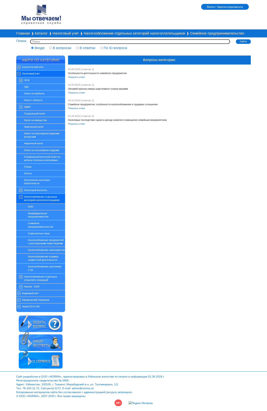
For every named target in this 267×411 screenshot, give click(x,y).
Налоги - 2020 (31, 286)
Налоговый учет (66, 33)
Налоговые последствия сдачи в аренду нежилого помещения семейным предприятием (117, 120)
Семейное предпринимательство (217, 33)
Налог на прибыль (34, 93)
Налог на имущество (35, 120)
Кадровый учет (30, 293)
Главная (23, 33)
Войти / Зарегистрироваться (225, 6)
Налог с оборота (33, 100)
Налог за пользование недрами (41, 150)
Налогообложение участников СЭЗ (44, 268)
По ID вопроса (115, 48)
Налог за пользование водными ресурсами (41, 135)
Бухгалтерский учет (33, 67)
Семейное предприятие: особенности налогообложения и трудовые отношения (113, 104)
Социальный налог (34, 113)
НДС (26, 87)
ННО (30, 206)
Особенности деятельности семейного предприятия (97, 73)
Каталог (41, 33)
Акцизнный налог (33, 143)
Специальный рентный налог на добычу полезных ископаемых (42, 159)
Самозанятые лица (39, 233)
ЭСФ (26, 80)
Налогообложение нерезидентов (46, 250)
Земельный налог (34, 127)
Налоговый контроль (35, 190)
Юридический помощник (35, 300)
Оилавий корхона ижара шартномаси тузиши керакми (98, 89)
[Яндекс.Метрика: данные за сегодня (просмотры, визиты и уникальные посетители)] (141, 403)
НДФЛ (27, 107)
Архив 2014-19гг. (31, 306)
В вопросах (61, 48)
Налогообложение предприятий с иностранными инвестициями (46, 242)
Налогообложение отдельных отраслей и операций (40, 278)
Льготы (28, 173)
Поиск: (21, 41)
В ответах (87, 48)
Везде (39, 48)
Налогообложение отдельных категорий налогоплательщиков (134, 33)
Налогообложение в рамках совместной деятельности (43, 258)
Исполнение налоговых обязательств (37, 182)
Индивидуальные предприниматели (38, 215)
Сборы (28, 166)
